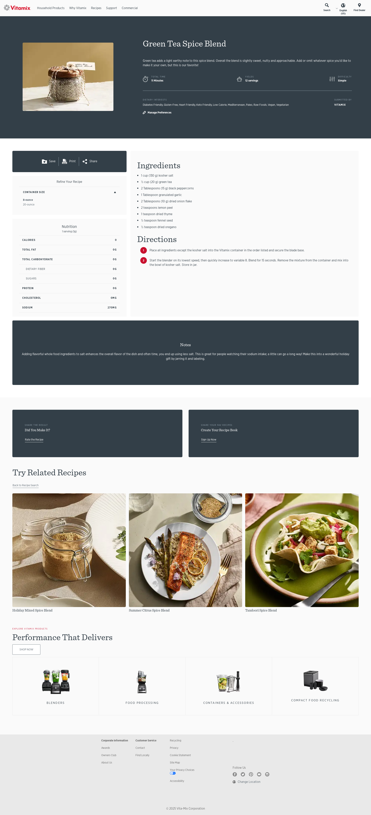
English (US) (343, 12)
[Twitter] (243, 774)
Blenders (56, 703)
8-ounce (28, 200)
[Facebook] (235, 774)
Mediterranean (236, 104)
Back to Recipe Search (26, 485)
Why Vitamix (77, 8)
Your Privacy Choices (182, 770)
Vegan (271, 104)
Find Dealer (359, 10)
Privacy (174, 748)
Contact (140, 748)
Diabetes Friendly (153, 104)
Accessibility (177, 781)
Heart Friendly (187, 104)
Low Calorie (220, 104)
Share (93, 161)
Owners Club (108, 755)
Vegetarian (282, 104)
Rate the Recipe (34, 439)
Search (326, 10)
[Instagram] (267, 774)
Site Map (175, 762)
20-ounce (28, 204)
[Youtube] (259, 774)
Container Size (34, 192)
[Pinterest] (251, 774)
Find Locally (142, 755)
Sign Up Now (208, 439)
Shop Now (26, 649)
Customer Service (145, 740)
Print (72, 161)
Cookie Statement (180, 755)
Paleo (249, 104)
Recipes (96, 8)
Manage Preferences (159, 112)
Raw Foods (260, 104)
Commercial (130, 8)
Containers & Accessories (228, 703)
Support (111, 8)
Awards (105, 748)
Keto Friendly (204, 104)
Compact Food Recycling (315, 700)
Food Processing (142, 703)
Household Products (51, 8)
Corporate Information (114, 740)
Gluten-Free (171, 104)
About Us (106, 762)
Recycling (175, 740)
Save (52, 161)
